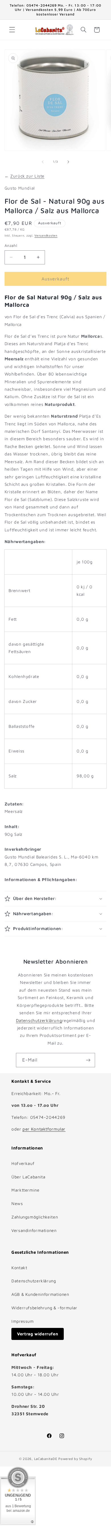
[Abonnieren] (88, 1060)
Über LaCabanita (28, 1176)
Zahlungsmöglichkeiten (34, 1216)
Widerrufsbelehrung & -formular (44, 1307)
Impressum (22, 1321)
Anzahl (11, 245)
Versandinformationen (34, 1230)
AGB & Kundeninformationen (40, 1294)
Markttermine (25, 1190)
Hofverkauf (22, 1163)
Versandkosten (45, 235)
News (17, 1203)
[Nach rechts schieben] (68, 162)
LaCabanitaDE (45, 1459)
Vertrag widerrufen (37, 1333)
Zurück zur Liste (27, 176)
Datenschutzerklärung (39, 1020)
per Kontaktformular (43, 1129)
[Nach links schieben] (42, 162)
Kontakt (19, 1267)
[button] (11, 29)
